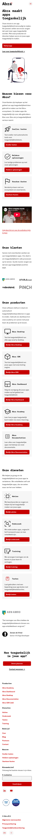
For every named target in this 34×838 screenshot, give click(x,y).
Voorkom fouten (12, 195)
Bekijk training (11, 567)
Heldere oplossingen (14, 170)
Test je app (8, 46)
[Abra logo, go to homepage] (7, 4)
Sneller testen (11, 145)
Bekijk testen (11, 594)
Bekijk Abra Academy (14, 425)
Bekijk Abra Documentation (16, 452)
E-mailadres (7, 775)
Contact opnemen (17, 669)
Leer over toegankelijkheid (13, 51)
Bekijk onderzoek (12, 539)
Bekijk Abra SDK (12, 372)
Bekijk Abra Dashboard (15, 400)
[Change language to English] (4, 833)
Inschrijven (17, 784)
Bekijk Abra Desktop (14, 345)
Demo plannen (17, 663)
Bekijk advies (11, 512)
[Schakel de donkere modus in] (11, 833)
